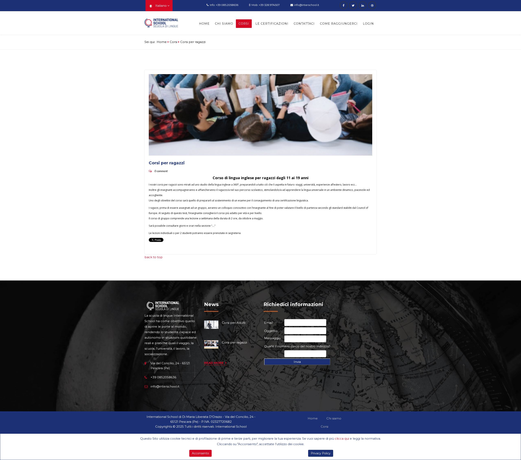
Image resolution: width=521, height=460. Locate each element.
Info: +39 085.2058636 (224, 5)
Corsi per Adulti (233, 323)
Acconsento (200, 453)
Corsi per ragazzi (234, 342)
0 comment (161, 171)
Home (204, 23)
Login (368, 23)
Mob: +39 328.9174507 (266, 5)
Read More (214, 363)
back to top (153, 257)
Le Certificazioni (271, 23)
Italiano (160, 6)
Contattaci (304, 23)
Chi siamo (224, 23)
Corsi (244, 23)
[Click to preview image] (260, 115)
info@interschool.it (306, 5)
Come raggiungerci (339, 23)
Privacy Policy (321, 453)
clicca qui (342, 438)
